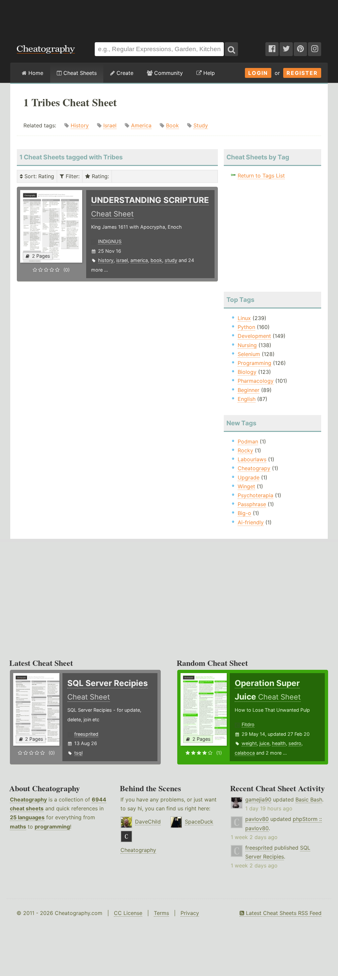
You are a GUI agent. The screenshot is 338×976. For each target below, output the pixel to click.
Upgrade (248, 477)
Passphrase (252, 504)
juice (264, 743)
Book (172, 125)
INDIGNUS (109, 241)
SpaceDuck (199, 821)
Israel (110, 125)
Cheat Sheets (79, 73)
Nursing (247, 345)
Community (167, 73)
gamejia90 (258, 799)
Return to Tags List (261, 175)
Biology (247, 372)
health (279, 743)
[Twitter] (286, 49)
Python (246, 327)
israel (122, 260)
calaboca (245, 753)
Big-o (244, 513)
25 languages (27, 817)
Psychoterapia (255, 495)
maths (18, 826)
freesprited (86, 734)
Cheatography (28, 799)
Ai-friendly (251, 522)
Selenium (249, 354)
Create (124, 73)
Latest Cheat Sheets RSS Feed (282, 913)
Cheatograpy (254, 468)
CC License (128, 913)
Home (35, 73)
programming (52, 826)
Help (208, 73)
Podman (248, 441)
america (139, 260)
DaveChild (148, 821)
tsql (78, 753)
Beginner (248, 390)
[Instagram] (314, 49)
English (246, 399)
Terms (161, 913)
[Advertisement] (169, 18)
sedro (294, 743)
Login (258, 73)
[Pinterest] (300, 49)
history (106, 260)
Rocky (245, 450)
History (80, 125)
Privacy (190, 913)
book (156, 260)
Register (302, 73)
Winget (246, 486)
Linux (244, 318)
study (171, 260)
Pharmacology (256, 380)
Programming (254, 363)
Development (254, 336)
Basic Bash (308, 799)
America (141, 125)
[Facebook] (272, 49)
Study (200, 125)
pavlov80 (257, 819)
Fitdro (248, 724)
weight (249, 743)
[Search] (231, 49)
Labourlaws (252, 459)
